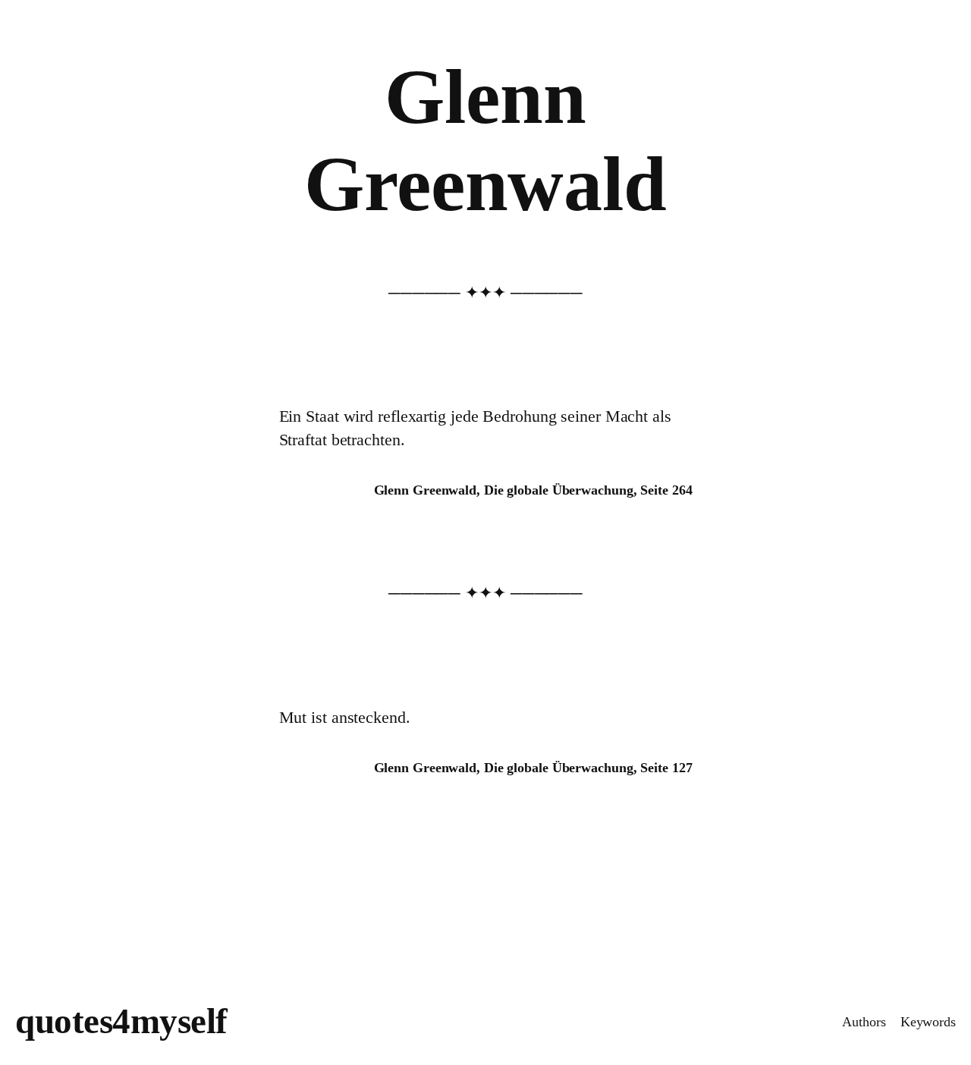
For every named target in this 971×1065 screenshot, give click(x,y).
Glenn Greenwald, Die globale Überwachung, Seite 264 (533, 490)
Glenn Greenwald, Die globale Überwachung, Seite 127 (533, 767)
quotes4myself (121, 1021)
